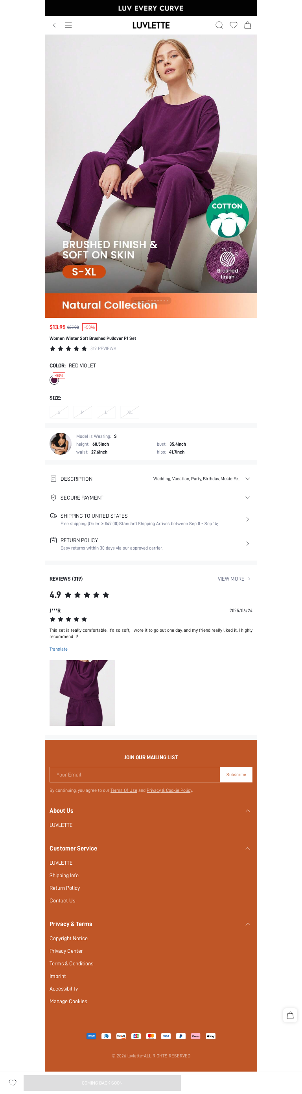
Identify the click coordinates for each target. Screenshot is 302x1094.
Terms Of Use (123, 790)
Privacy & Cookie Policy (169, 790)
